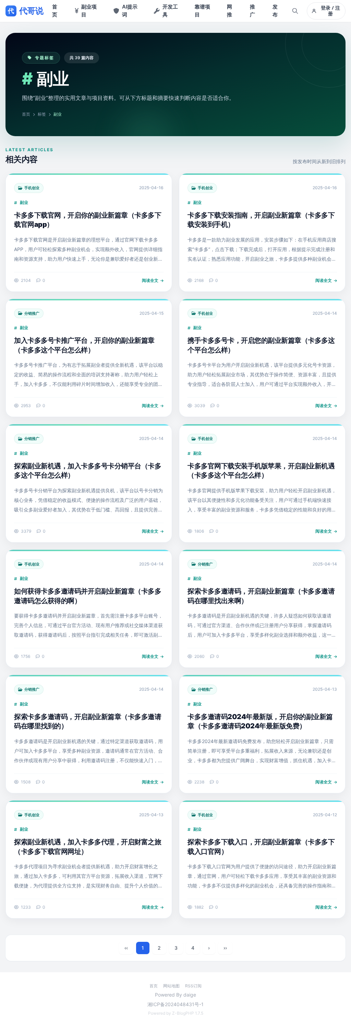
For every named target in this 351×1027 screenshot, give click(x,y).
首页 (26, 114)
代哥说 (25, 11)
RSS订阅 (193, 985)
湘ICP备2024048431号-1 (175, 1004)
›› (225, 948)
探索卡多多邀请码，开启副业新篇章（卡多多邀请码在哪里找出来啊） (261, 596)
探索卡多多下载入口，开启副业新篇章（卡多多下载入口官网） (261, 847)
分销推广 (31, 313)
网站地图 (171, 985)
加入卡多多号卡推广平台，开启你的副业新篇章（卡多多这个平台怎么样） (84, 345)
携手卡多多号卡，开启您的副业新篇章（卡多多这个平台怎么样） (261, 345)
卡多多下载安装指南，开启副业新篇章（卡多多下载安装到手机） (261, 220)
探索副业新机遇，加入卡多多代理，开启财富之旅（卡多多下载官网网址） (87, 847)
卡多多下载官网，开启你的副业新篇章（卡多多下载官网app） (87, 220)
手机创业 (31, 187)
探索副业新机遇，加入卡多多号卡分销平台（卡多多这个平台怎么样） (87, 471)
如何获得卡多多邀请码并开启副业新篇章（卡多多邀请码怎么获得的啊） (87, 596)
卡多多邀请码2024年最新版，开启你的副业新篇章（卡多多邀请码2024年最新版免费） (260, 721)
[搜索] (295, 11)
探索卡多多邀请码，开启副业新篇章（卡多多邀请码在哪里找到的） (87, 721)
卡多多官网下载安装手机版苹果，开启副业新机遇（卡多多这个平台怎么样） (261, 471)
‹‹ (126, 948)
